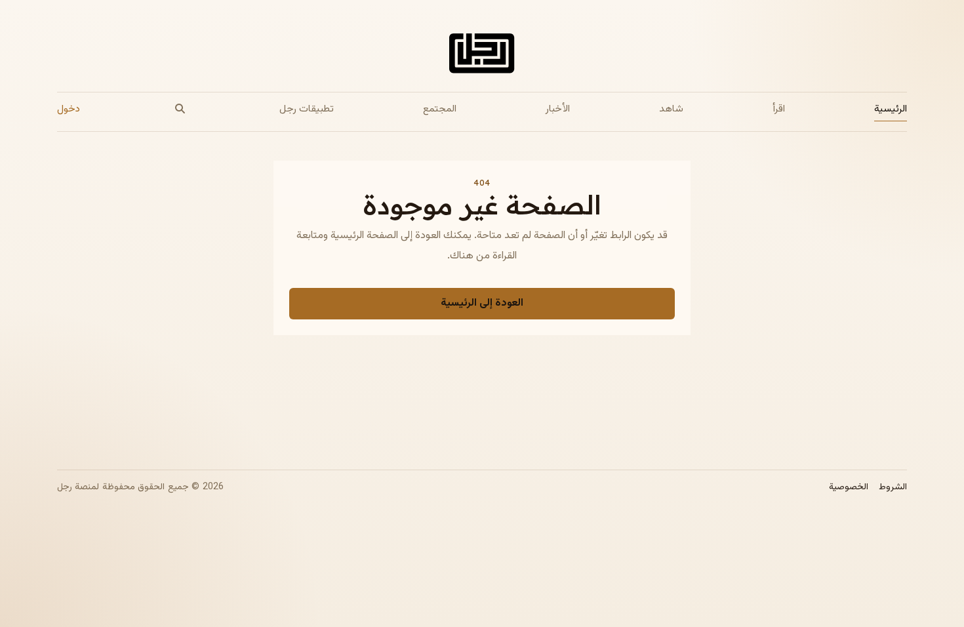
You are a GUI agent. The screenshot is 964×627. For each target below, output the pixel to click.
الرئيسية (890, 109)
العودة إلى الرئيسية (482, 303)
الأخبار (558, 109)
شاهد (671, 109)
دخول (68, 109)
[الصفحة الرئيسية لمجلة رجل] (481, 56)
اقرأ (779, 109)
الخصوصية (848, 488)
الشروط (893, 488)
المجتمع (439, 109)
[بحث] (179, 109)
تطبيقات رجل (306, 109)
